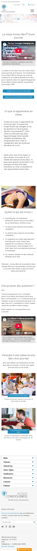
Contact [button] (6, 482)
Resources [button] (7, 478)
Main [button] (5, 458)
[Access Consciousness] (4, 7)
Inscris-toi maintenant (10, 513)
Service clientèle (7, 546)
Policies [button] (6, 486)
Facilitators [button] (8, 474)
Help (23, 5)
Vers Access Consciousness (11, 2)
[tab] (18, 458)
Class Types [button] (8, 470)
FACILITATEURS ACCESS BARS (18, 431)
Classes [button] (6, 462)
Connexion (17, 5)
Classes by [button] (7, 466)
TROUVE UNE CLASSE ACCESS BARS (18, 91)
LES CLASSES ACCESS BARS (18, 396)
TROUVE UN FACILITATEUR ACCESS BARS (18, 97)
